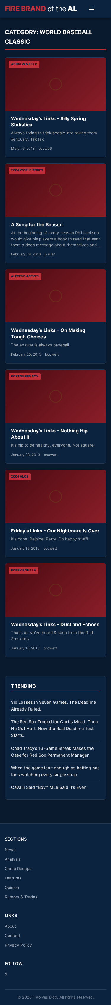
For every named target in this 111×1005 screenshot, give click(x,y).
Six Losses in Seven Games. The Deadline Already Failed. (53, 705)
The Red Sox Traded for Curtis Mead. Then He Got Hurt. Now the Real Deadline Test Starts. (54, 728)
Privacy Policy (18, 945)
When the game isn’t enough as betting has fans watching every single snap (55, 771)
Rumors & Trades (21, 897)
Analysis (12, 859)
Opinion (12, 887)
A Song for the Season (37, 224)
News (10, 849)
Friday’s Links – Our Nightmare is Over (55, 531)
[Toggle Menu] (91, 8)
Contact (12, 935)
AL (41, 8)
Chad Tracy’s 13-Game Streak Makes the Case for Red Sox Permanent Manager (52, 752)
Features (13, 878)
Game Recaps (18, 868)
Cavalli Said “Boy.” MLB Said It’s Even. (49, 787)
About (10, 926)
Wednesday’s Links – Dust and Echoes (55, 624)
